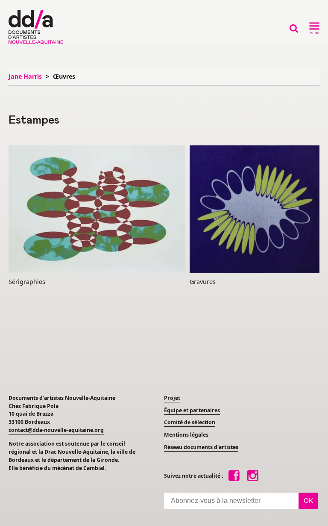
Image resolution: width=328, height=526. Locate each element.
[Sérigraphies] (97, 210)
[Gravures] (254, 210)
